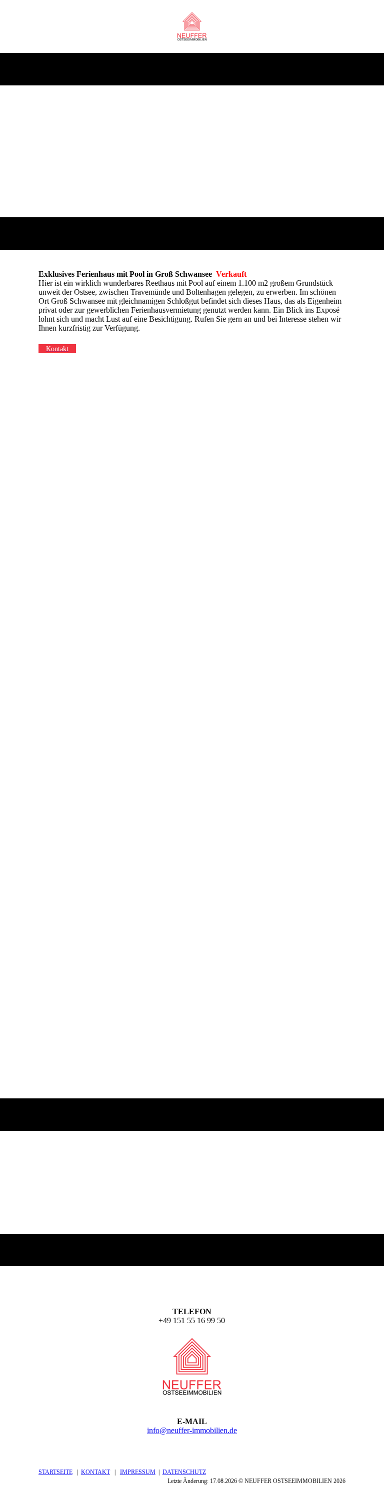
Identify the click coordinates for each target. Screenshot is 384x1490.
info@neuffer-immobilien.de (192, 1430)
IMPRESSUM (138, 1472)
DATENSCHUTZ (184, 1472)
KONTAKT (95, 1472)
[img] (192, 26)
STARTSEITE (55, 1472)
